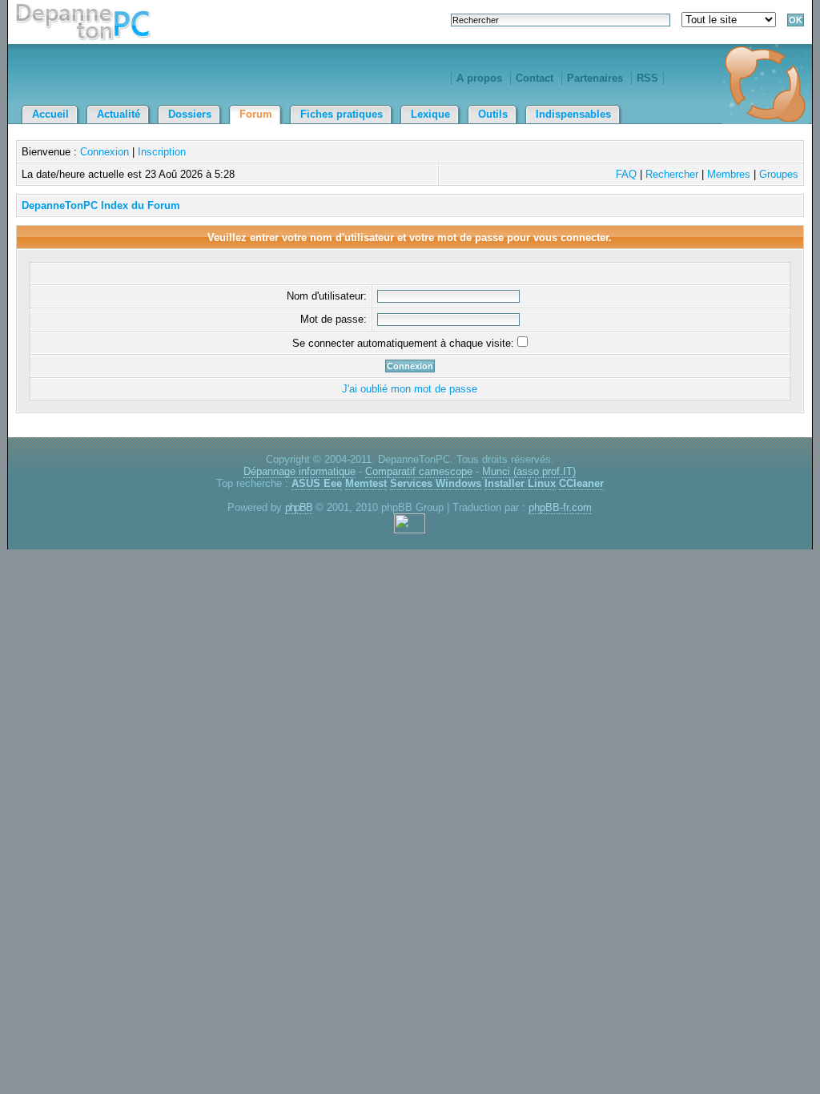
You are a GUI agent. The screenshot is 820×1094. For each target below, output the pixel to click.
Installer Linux (520, 483)
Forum (255, 114)
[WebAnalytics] (409, 530)
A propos (479, 78)
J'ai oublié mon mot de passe (409, 389)
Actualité (118, 114)
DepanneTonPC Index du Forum (101, 205)
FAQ (626, 174)
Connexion (104, 152)
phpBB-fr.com (560, 507)
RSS (647, 78)
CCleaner (581, 483)
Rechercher (671, 174)
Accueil (50, 114)
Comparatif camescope (418, 471)
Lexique (430, 114)
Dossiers (189, 114)
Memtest (366, 483)
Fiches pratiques (341, 114)
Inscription (162, 152)
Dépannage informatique (299, 471)
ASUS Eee (316, 483)
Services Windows (435, 483)
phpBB (298, 507)
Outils (493, 114)
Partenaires (595, 78)
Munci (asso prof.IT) (529, 471)
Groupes (778, 174)
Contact (534, 78)
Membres (728, 174)
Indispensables (573, 114)
